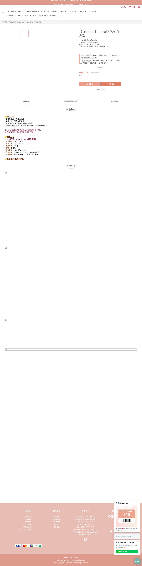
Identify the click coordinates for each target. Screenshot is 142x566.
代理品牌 (11, 11)
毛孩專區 (33, 16)
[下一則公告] (129, 2)
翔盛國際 (28, 516)
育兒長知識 (42, 16)
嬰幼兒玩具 (22, 16)
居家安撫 (93, 11)
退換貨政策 (56, 519)
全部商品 (4, 22)
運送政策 (56, 524)
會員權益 (56, 527)
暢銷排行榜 (45, 11)
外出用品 (63, 11)
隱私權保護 (56, 522)
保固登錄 (56, 516)
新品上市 (21, 11)
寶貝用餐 (73, 11)
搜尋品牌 (54, 11)
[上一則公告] (13, 2)
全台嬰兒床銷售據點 (15, 159)
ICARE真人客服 (90, 519)
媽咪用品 (83, 11)
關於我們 (53, 16)
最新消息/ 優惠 (32, 11)
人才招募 (28, 524)
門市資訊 (28, 519)
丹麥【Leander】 (20, 22)
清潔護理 (11, 16)
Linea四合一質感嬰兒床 (34, 22)
